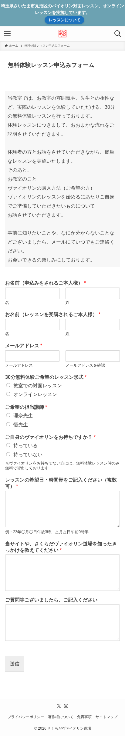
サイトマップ (106, 717)
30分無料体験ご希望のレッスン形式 (45, 377)
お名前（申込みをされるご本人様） (45, 282)
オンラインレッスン (35, 394)
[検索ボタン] (117, 33)
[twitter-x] (59, 706)
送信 (14, 663)
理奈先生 (23, 415)
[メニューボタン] (7, 33)
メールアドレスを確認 (85, 365)
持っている (25, 445)
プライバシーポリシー (26, 717)
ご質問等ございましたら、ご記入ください (51, 599)
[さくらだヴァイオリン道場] (62, 33)
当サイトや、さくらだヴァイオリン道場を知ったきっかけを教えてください (61, 547)
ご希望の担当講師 (26, 407)
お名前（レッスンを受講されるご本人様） (52, 314)
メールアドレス (23, 345)
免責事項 (84, 717)
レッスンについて (64, 20)
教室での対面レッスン (37, 385)
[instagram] (66, 706)
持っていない (27, 454)
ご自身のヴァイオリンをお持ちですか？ (50, 437)
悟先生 (20, 424)
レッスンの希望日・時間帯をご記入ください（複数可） (61, 483)
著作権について (60, 717)
